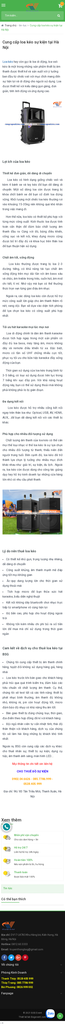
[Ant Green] (32, 7)
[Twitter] (11, 957)
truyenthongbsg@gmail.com (26, 949)
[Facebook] (4, 957)
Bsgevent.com (38, 1017)
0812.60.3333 (20, 944)
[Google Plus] (18, 957)
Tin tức (7, 888)
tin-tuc (23, 25)
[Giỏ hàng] (60, 6)
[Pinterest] (25, 957)
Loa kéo (8, 61)
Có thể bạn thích (13, 899)
